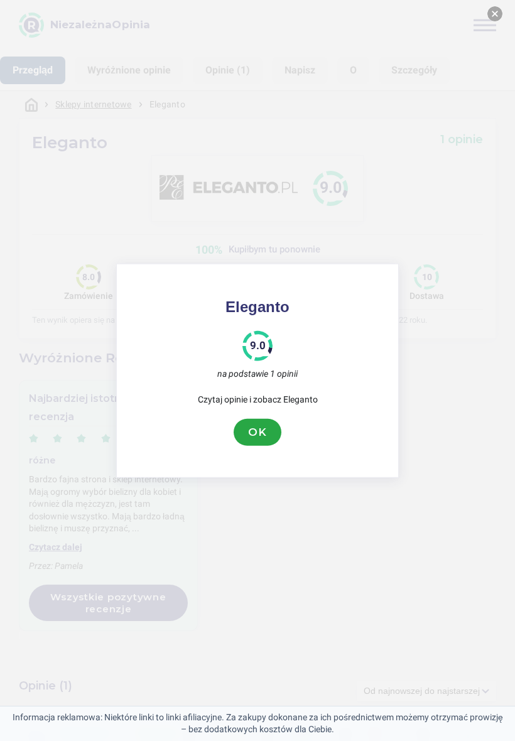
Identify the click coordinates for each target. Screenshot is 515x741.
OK (257, 432)
